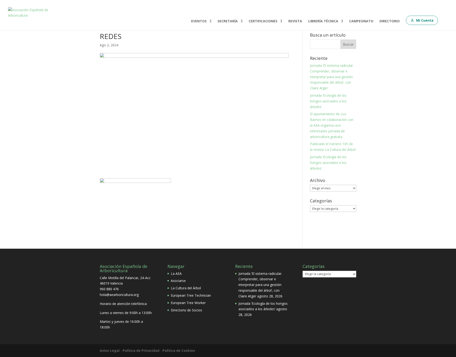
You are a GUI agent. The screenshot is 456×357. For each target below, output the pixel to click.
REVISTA (295, 21)
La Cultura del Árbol (186, 288)
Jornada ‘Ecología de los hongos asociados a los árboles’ (328, 101)
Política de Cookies (178, 350)
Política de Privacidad (141, 350)
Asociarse (178, 280)
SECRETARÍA (228, 21)
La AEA (176, 273)
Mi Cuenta (424, 20)
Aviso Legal (109, 350)
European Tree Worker (188, 302)
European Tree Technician (191, 295)
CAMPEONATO (361, 21)
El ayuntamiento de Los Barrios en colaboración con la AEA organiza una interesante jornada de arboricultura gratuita (331, 125)
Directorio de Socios (186, 310)
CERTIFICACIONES (263, 21)
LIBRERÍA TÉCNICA (323, 21)
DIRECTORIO (390, 21)
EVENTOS (199, 21)
